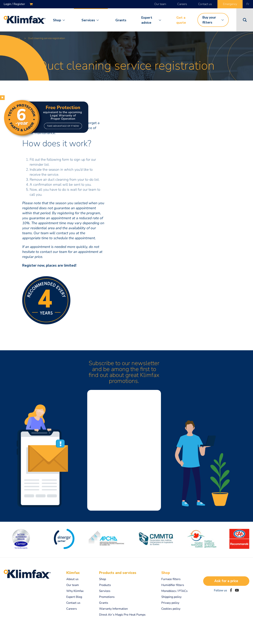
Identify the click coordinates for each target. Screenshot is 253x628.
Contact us (205, 4)
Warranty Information (113, 609)
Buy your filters (209, 20)
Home (16, 38)
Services (88, 20)
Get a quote (181, 20)
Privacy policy (170, 603)
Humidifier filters (172, 585)
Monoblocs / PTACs (174, 591)
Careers (182, 4)
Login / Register (14, 4)
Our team (160, 4)
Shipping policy (171, 597)
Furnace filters (171, 579)
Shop (57, 20)
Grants (120, 20)
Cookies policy (170, 609)
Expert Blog (74, 597)
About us (72, 579)
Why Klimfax (75, 591)
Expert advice (146, 20)
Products (105, 585)
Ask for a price (226, 581)
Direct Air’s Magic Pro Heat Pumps (122, 615)
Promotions (107, 597)
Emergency (230, 4)
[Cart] (31, 4)
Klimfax (73, 572)
